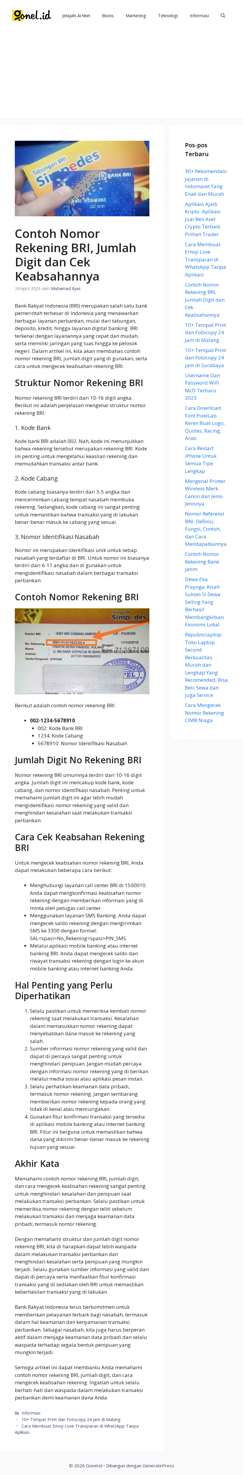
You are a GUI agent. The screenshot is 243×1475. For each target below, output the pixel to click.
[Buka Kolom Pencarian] (223, 15)
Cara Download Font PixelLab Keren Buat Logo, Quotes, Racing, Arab (205, 422)
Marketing (136, 15)
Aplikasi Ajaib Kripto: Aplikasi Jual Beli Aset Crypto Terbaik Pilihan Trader (203, 219)
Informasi (199, 15)
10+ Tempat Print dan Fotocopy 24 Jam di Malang (71, 1419)
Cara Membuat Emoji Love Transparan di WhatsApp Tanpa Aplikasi (205, 259)
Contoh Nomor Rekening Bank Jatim (202, 561)
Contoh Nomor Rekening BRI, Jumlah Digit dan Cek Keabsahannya (205, 299)
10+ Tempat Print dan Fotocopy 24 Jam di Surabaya (205, 358)
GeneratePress (158, 1465)
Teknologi (168, 15)
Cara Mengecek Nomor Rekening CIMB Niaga (204, 713)
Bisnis (108, 15)
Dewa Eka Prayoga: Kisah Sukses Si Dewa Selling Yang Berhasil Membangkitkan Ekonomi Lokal (204, 602)
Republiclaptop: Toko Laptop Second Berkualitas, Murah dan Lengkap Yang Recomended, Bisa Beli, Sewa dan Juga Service (206, 664)
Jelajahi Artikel (76, 15)
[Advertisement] (121, 75)
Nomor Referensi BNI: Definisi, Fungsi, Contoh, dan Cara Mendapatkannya (206, 528)
